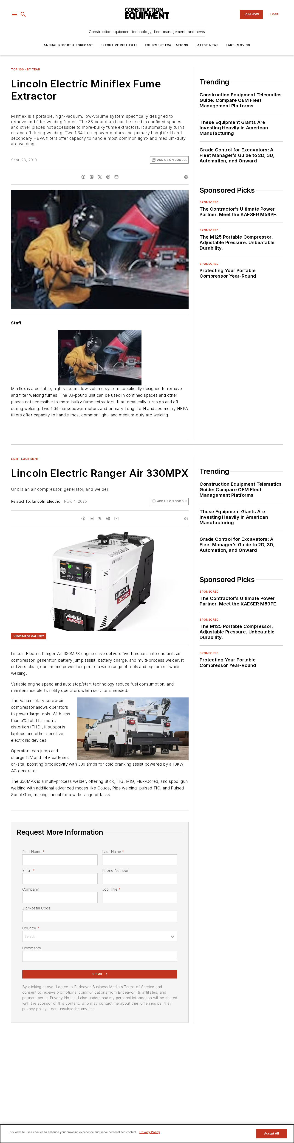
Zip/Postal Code (36, 908)
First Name (33, 851)
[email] (116, 177)
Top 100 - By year (25, 69)
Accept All (271, 1133)
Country (31, 928)
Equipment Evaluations (166, 45)
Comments (31, 948)
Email (28, 870)
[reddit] (108, 177)
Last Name (113, 851)
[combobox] (99, 936)
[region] (147, 1133)
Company (30, 889)
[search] (23, 14)
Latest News (206, 45)
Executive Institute (119, 45)
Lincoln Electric (46, 501)
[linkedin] (91, 177)
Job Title (111, 889)
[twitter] (100, 177)
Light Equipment (25, 458)
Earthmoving (238, 45)
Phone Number (115, 870)
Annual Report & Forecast (68, 45)
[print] (186, 177)
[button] (14, 14)
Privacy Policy (149, 1132)
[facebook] (83, 177)
